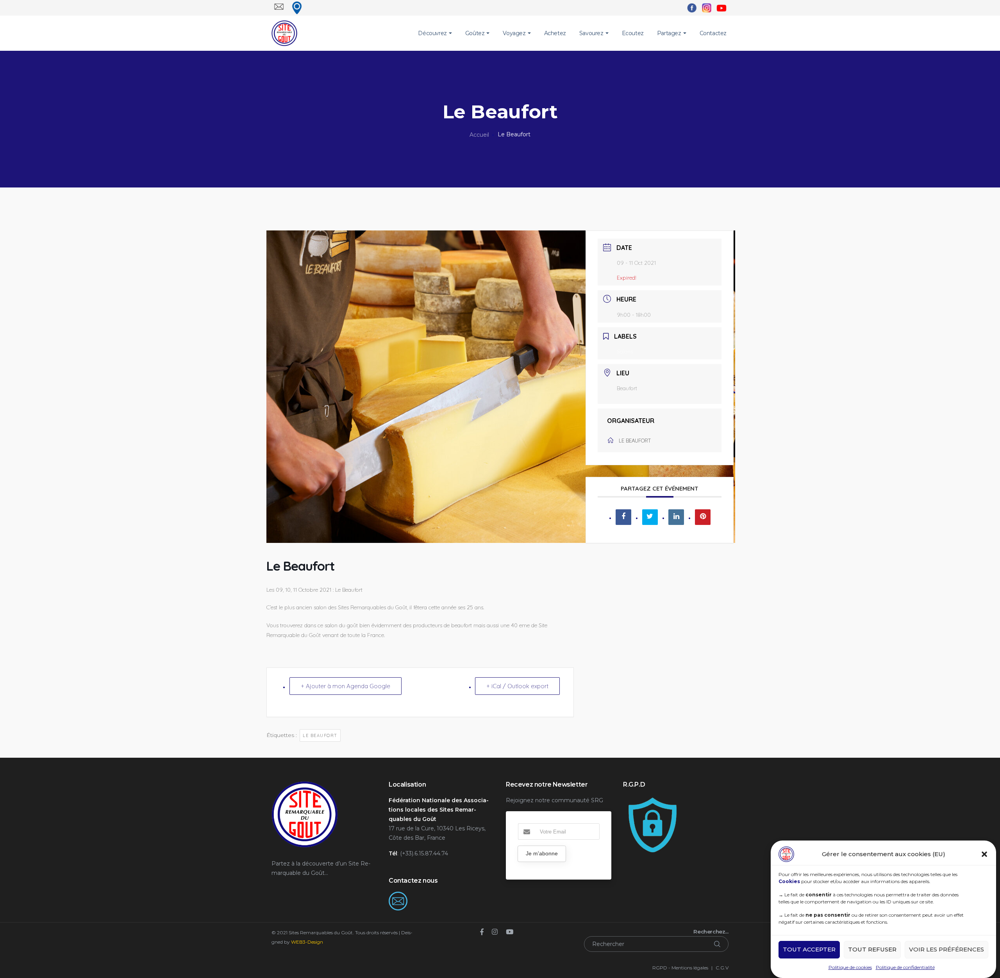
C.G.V (722, 968)
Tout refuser (872, 949)
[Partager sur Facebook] (623, 517)
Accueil (479, 134)
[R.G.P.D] (652, 800)
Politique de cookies (850, 967)
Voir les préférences (946, 949)
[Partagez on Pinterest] (703, 517)
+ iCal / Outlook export (517, 686)
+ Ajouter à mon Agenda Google (345, 686)
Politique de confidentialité (905, 967)
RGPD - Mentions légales (680, 968)
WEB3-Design (307, 942)
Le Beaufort (320, 735)
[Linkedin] (676, 517)
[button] (984, 854)
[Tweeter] (650, 517)
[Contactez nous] (398, 896)
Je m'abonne (542, 853)
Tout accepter (809, 949)
